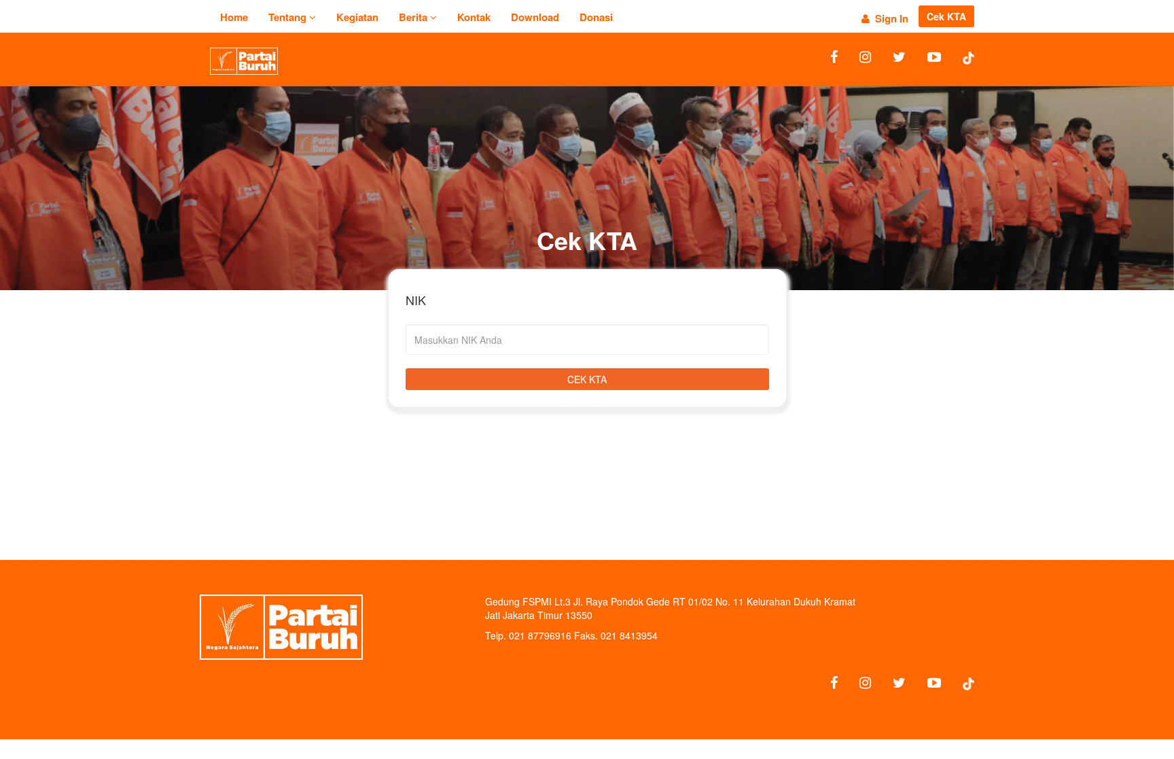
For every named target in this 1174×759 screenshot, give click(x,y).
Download (535, 17)
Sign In (889, 18)
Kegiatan (357, 17)
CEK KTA (587, 379)
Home (234, 17)
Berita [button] (414, 17)
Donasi (596, 17)
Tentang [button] (288, 17)
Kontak (474, 17)
